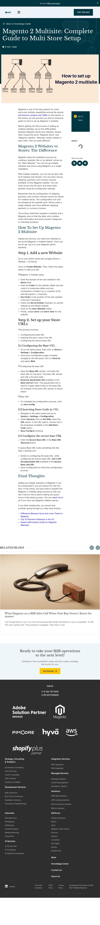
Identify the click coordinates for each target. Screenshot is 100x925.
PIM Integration (57, 768)
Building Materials (12, 832)
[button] (74, 163)
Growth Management (59, 782)
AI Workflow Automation (14, 853)
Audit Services (10, 771)
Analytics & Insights (12, 782)
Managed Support (58, 779)
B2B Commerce (11, 793)
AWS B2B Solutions (59, 796)
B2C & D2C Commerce (14, 796)
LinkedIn (12, 887)
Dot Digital (55, 843)
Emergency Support (59, 786)
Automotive (9, 836)
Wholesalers (10, 822)
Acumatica (55, 840)
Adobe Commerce (58, 818)
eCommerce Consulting (14, 767)
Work (53, 857)
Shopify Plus (56, 851)
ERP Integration (57, 765)
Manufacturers (11, 818)
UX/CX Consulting (12, 775)
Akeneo (54, 836)
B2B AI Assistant (58, 808)
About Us (55, 876)
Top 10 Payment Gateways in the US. (38, 519)
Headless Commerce (13, 800)
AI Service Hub (11, 846)
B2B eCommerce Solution (61, 804)
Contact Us (56, 870)
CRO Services (10, 778)
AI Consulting (10, 850)
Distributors (9, 825)
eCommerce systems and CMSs (32, 115)
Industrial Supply (11, 829)
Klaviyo (54, 847)
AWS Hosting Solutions (60, 800)
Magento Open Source (60, 829)
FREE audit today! (53, 3)
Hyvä (53, 825)
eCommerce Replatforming (15, 804)
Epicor (53, 822)
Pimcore (54, 832)
